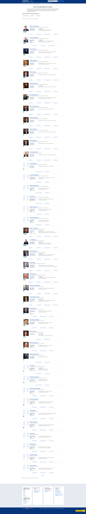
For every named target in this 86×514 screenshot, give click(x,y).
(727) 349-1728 (32, 253)
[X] (31, 508)
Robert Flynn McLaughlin (35, 388)
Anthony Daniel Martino (35, 285)
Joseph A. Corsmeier (34, 228)
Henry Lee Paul (33, 331)
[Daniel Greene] (26, 74)
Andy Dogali (32, 262)
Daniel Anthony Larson (34, 296)
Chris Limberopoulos (34, 37)
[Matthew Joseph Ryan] (26, 379)
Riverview (24, 496)
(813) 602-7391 (32, 40)
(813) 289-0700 (32, 265)
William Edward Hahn (34, 354)
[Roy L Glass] (26, 367)
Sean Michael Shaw (34, 94)
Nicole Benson (33, 444)
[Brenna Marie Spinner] (26, 108)
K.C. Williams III (33, 239)
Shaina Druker (33, 410)
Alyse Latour (32, 433)
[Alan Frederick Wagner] (26, 322)
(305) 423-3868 (32, 198)
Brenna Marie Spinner (34, 106)
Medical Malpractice (36, 491)
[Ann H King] (26, 198)
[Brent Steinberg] (26, 142)
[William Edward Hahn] (26, 356)
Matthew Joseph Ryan (34, 377)
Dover (24, 494)
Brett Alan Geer (33, 308)
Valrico (24, 492)
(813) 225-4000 (32, 322)
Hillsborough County (26, 501)
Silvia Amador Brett (34, 152)
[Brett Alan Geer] (26, 310)
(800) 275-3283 (32, 28)
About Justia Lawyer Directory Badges (58, 490)
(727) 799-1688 (32, 230)
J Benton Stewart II (34, 206)
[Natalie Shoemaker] (26, 119)
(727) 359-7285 (32, 379)
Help (50, 508)
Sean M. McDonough (34, 399)
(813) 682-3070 (32, 401)
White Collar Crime (36, 492)
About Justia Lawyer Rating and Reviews (58, 495)
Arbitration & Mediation (37, 490)
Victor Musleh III (33, 163)
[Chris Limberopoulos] (26, 39)
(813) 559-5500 (32, 220)
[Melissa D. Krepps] (26, 457)
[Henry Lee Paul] (26, 333)
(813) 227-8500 (32, 436)
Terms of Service (53, 508)
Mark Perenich (33, 274)
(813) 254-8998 (32, 288)
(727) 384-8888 (32, 368)
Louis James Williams (34, 174)
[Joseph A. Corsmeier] (26, 230)
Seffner (24, 493)
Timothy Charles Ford (34, 217)
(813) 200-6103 (32, 345)
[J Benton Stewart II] (26, 209)
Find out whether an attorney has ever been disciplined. (48, 491)
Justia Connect (41, 508)
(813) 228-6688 (32, 299)
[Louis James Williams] (26, 177)
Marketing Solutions (61, 508)
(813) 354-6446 (32, 209)
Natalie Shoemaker (34, 117)
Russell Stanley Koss (34, 342)
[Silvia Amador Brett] (26, 154)
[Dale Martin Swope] (26, 85)
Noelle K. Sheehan (33, 422)
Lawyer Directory (26, 4)
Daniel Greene (33, 71)
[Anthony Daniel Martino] (26, 287)
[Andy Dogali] (26, 264)
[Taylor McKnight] (26, 131)
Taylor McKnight (33, 129)
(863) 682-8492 (32, 177)
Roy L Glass (32, 365)
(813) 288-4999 (32, 242)
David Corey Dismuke (34, 26)
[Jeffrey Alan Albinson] (26, 187)
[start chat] (84, 511)
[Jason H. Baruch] (26, 467)
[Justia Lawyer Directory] (25, 1)
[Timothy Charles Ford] (26, 219)
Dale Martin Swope (34, 83)
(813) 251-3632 (32, 188)
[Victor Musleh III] (26, 165)
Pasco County (25, 502)
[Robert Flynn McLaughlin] (26, 390)
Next (43, 475)
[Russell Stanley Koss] (26, 344)
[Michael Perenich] (26, 253)
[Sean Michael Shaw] (26, 97)
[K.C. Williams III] (26, 241)
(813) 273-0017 (32, 63)
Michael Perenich (33, 251)
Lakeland (24, 495)
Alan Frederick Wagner (34, 319)
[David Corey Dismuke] (26, 28)
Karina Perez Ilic (33, 49)
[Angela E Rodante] (26, 62)
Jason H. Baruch (33, 465)
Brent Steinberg (33, 140)
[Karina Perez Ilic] (26, 51)
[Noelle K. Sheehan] (26, 424)
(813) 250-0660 (32, 356)
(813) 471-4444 (32, 51)
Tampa (24, 491)
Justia (22, 4)
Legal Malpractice (30, 4)
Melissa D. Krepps (33, 454)
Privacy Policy (57, 508)
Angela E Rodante (33, 60)
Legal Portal (45, 508)
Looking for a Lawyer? (79, 510)
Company (48, 508)
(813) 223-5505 (32, 391)
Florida (33, 4)
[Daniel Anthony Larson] (26, 299)
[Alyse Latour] (26, 435)
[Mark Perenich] (26, 276)
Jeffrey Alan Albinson (34, 185)
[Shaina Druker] (26, 412)
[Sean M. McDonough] (26, 401)
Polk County (24, 503)
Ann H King (32, 196)
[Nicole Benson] (26, 446)
